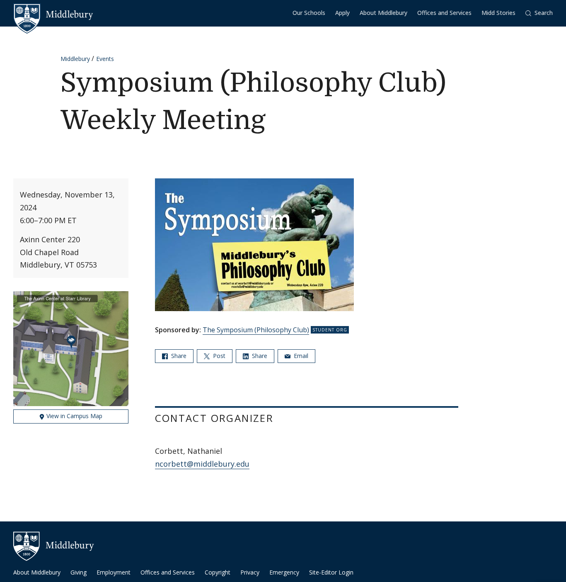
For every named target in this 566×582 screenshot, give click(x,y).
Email (300, 356)
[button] (539, 13)
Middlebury (75, 59)
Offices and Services (444, 13)
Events (105, 59)
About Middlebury (383, 13)
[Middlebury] (53, 14)
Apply (342, 13)
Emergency (284, 572)
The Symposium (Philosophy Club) (256, 329)
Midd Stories (498, 13)
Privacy (249, 572)
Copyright (217, 572)
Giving (78, 572)
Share (177, 356)
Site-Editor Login (331, 572)
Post (218, 356)
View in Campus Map (73, 416)
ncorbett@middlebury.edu (202, 464)
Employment (114, 572)
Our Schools (309, 13)
